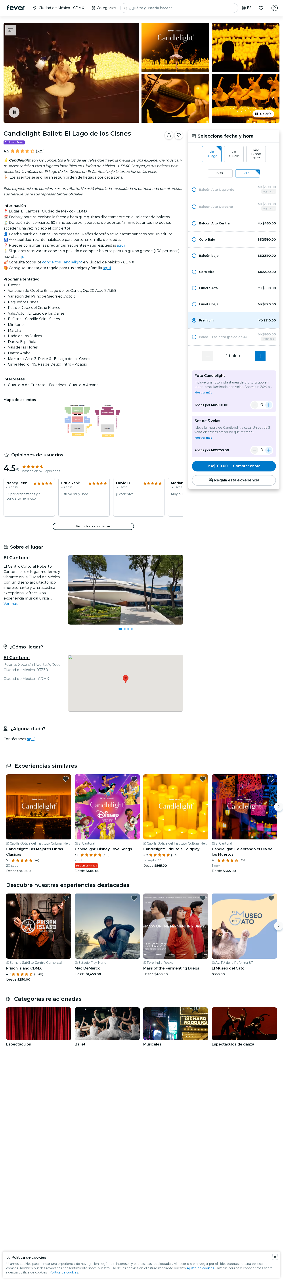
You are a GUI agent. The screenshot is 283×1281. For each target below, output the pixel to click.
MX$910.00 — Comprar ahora (233, 466)
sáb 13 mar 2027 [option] (256, 154)
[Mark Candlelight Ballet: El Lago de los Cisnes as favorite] (178, 135)
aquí (121, 245)
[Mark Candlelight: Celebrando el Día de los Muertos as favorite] (271, 779)
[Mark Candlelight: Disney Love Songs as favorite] (134, 779)
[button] (233, 189)
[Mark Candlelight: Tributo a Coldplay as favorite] (203, 779)
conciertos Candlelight (62, 262)
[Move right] (278, 806)
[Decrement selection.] (207, 356)
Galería (266, 114)
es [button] (249, 8)
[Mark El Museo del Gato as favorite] (271, 898)
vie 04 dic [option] (234, 154)
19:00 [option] (220, 173)
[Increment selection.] (260, 356)
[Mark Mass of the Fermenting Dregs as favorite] (203, 898)
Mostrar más (203, 392)
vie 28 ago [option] (212, 154)
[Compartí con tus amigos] (168, 135)
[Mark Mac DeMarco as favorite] (134, 898)
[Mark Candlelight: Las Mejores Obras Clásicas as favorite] (66, 779)
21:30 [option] (248, 173)
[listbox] (234, 154)
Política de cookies (63, 1272)
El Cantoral (17, 657)
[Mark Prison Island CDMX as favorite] (66, 898)
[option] (233, 189)
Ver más (10, 604)
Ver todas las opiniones (93, 526)
